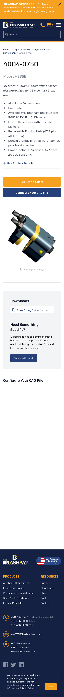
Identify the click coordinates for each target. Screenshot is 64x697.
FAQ (43, 598)
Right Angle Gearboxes (16, 598)
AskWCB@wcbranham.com (26, 634)
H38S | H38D (9, 53)
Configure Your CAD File (32, 192)
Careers (45, 583)
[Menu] (58, 25)
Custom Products (12, 603)
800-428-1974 (32, 617)
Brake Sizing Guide (32, 310)
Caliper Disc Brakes (22, 49)
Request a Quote (32, 182)
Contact (45, 603)
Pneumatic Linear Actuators (18, 593)
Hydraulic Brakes (42, 49)
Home (6, 49)
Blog (43, 593)
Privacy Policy (27, 688)
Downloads (47, 588)
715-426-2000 (23, 621)
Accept (50, 686)
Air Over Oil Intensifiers (16, 583)
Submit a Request (23, 358)
